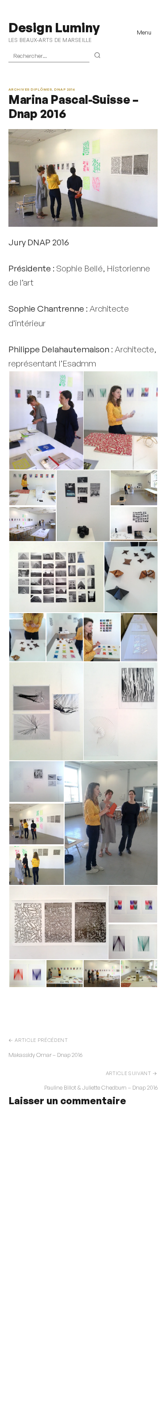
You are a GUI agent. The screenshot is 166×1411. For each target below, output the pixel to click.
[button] (45, 420)
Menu (144, 32)
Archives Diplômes (30, 89)
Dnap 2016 (64, 89)
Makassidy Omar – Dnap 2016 (45, 1054)
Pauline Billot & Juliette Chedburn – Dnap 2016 (101, 1087)
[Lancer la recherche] (98, 55)
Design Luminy (53, 27)
